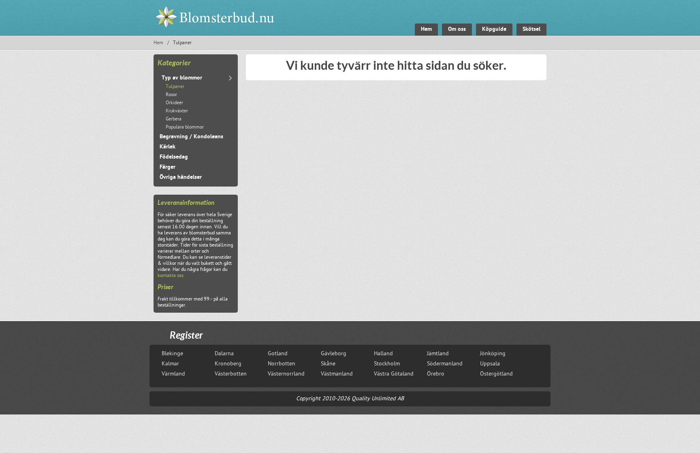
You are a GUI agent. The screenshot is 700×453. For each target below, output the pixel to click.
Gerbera (173, 119)
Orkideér (174, 103)
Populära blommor (185, 128)
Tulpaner (175, 87)
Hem (158, 43)
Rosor (171, 95)
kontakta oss (171, 276)
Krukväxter (177, 111)
